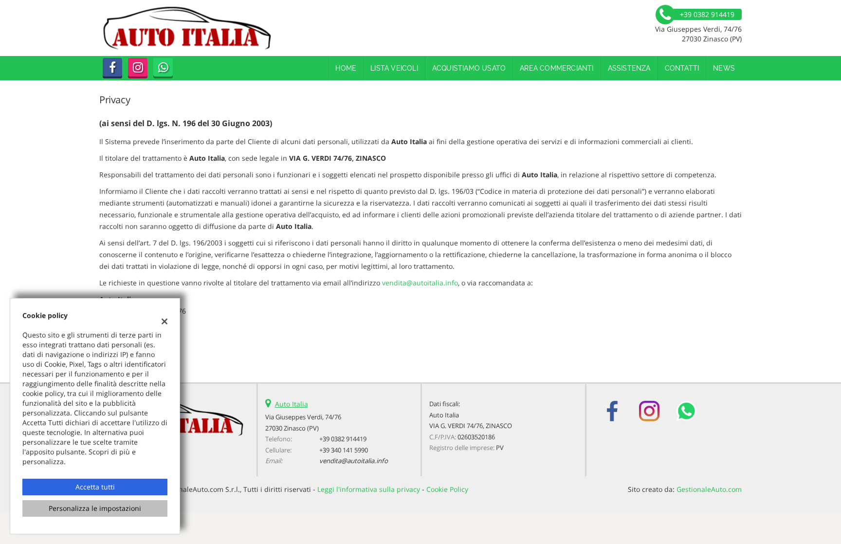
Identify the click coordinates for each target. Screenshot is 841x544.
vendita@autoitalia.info (420, 282)
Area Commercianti (556, 68)
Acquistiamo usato (469, 68)
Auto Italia (291, 404)
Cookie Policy (447, 489)
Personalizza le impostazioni (95, 508)
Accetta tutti (95, 486)
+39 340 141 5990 (343, 450)
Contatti (682, 68)
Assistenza (629, 68)
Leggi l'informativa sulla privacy (368, 489)
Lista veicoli (394, 68)
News (724, 68)
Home (345, 68)
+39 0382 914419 (342, 438)
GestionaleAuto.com (709, 489)
